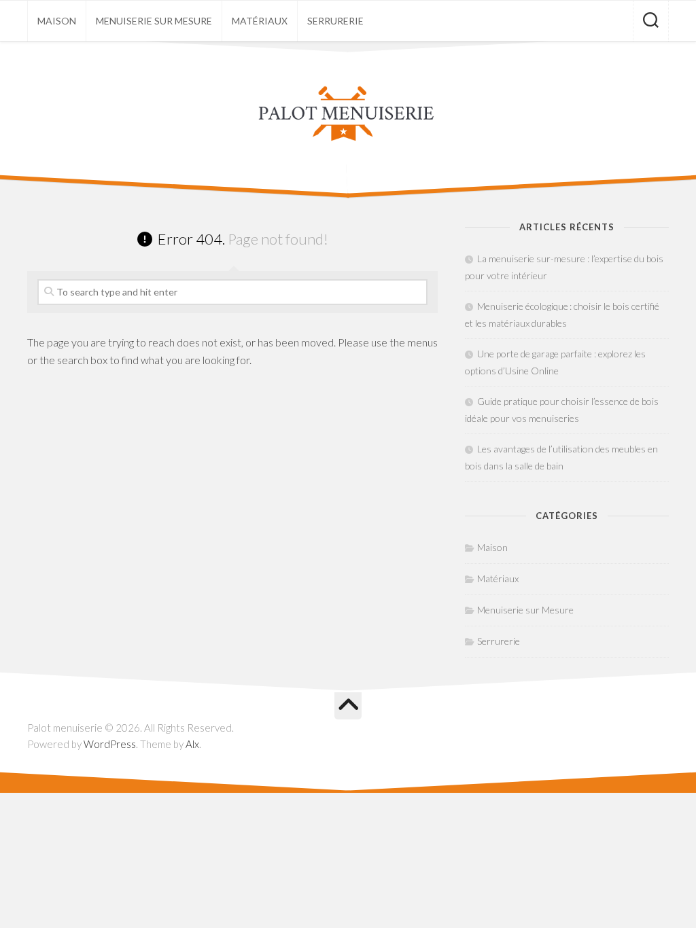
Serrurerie (335, 20)
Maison (56, 20)
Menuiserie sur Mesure (154, 20)
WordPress (110, 744)
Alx (192, 744)
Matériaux (260, 20)
